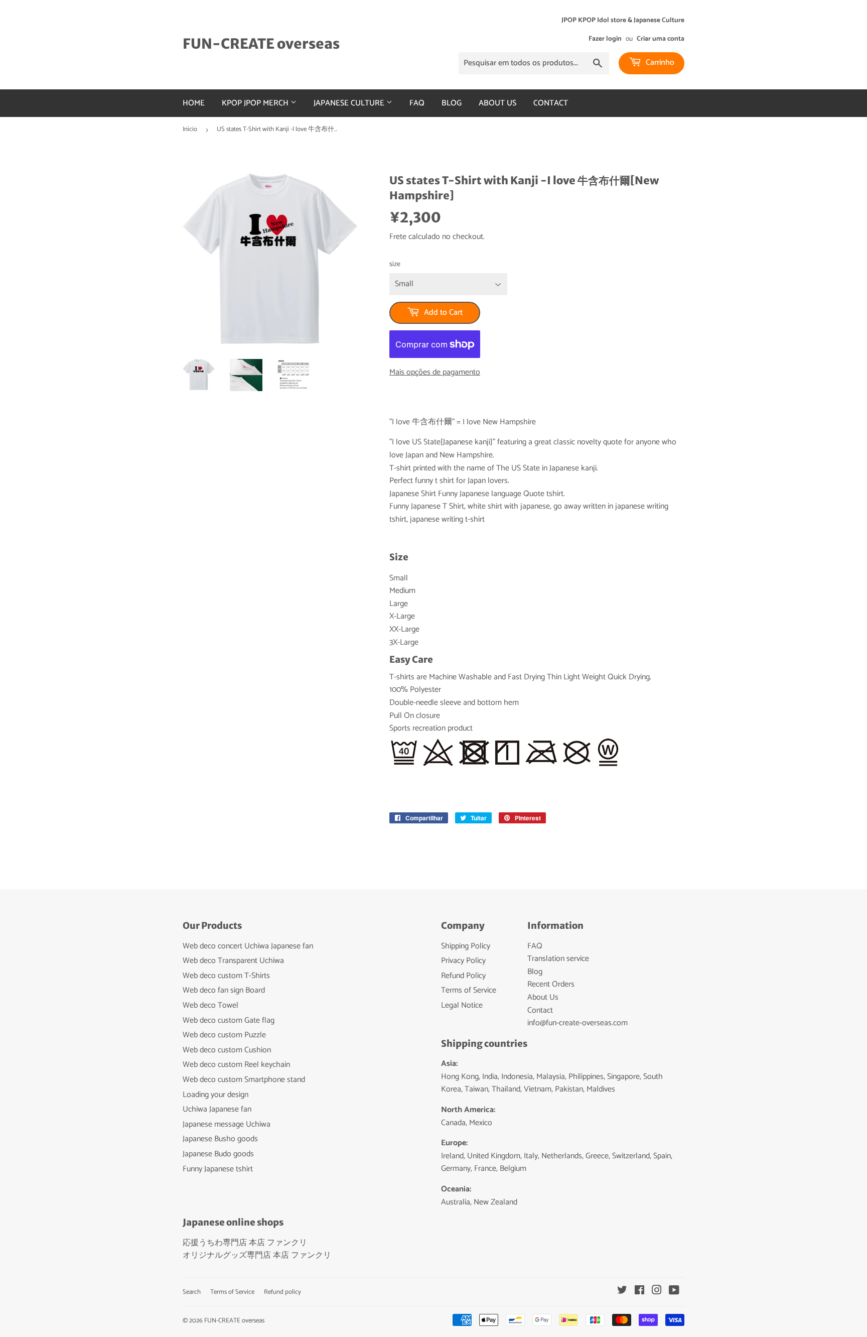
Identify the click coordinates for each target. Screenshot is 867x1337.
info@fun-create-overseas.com (577, 1023)
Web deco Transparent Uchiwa (233, 960)
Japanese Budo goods (218, 1154)
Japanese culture (350, 103)
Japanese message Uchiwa (226, 1124)
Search (192, 1292)
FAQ (416, 103)
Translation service (558, 958)
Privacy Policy (463, 960)
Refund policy (282, 1292)
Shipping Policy (465, 946)
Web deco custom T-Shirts (226, 976)
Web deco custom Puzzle (224, 1035)
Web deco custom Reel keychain (236, 1064)
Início (190, 129)
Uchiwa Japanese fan (217, 1109)
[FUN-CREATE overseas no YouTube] (674, 1291)
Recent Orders (550, 984)
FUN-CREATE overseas (261, 44)
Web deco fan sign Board (224, 990)
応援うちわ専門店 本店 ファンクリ (245, 1243)
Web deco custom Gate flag (228, 1020)
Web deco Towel (210, 1005)
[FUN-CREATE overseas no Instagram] (657, 1291)
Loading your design (215, 1095)
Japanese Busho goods (220, 1139)
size (394, 264)
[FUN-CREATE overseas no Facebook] (639, 1291)
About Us (497, 103)
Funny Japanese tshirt (218, 1169)
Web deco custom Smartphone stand (244, 1079)
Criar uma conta (660, 38)
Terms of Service (468, 990)
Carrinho (659, 62)
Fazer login (605, 38)
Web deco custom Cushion (227, 1050)
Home (194, 103)
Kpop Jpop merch (256, 103)
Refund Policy (463, 976)
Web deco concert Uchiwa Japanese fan (248, 946)
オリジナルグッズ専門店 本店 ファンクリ (257, 1255)
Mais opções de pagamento (434, 372)
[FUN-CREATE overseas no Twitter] (622, 1291)
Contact (550, 103)
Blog (452, 103)
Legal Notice (462, 1005)
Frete (397, 237)
